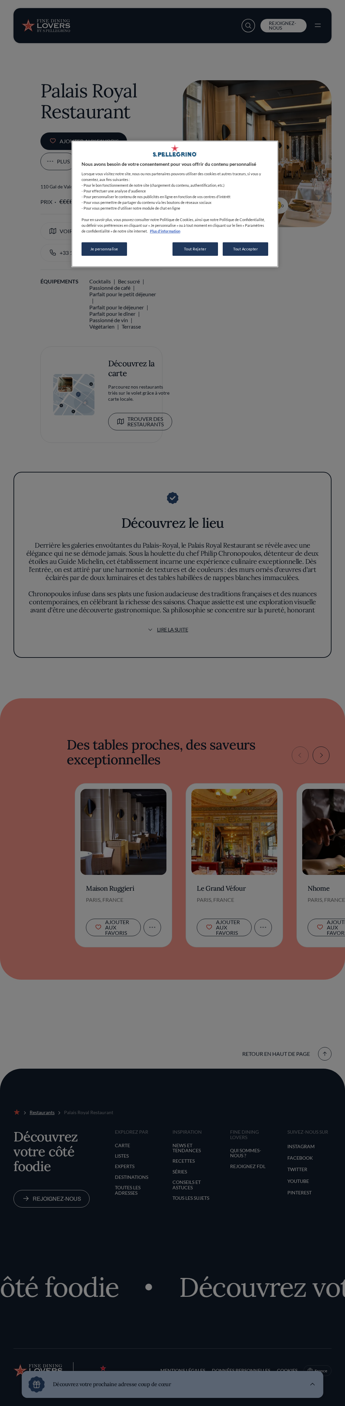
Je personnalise (104, 249)
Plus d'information (165, 231)
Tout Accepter (245, 249)
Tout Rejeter (195, 249)
